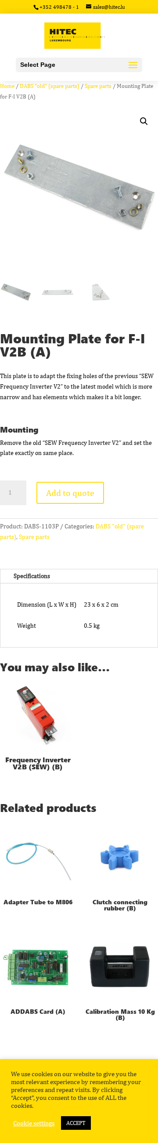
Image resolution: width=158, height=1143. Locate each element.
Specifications (32, 575)
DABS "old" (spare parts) (49, 86)
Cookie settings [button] (33, 1123)
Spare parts (98, 86)
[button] (144, 121)
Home (7, 86)
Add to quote (70, 493)
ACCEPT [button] (76, 1123)
